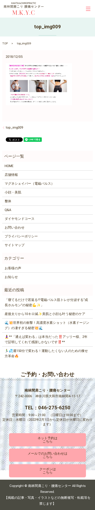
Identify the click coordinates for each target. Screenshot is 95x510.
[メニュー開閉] (88, 9)
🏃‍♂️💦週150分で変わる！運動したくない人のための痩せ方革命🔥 (46, 353)
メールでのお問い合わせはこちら (47, 455)
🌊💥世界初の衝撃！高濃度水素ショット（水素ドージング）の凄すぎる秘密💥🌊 (47, 325)
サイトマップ (15, 245)
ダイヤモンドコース (19, 219)
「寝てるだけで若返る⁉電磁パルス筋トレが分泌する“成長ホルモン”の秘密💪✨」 (46, 302)
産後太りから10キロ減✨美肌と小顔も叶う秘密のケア (45, 314)
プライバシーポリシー (21, 236)
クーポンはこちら (47, 470)
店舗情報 (11, 175)
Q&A (8, 210)
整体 (8, 201)
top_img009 (14, 127)
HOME (9, 166)
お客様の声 (13, 268)
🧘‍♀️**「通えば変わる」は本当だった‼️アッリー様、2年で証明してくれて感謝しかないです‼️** (46, 339)
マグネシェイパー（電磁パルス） (29, 184)
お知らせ (11, 277)
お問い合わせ (15, 228)
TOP (5, 43)
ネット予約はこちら (47, 439)
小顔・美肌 (13, 192)
